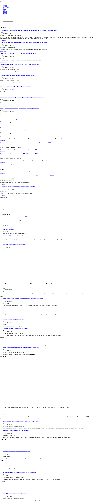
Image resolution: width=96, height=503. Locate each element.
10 (3, 207)
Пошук (1, 20)
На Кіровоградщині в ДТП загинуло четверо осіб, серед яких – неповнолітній (19, 119)
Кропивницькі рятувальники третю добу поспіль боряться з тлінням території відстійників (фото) (18, 462)
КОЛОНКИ (7, 16)
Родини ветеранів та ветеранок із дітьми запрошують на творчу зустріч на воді (15, 328)
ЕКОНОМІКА (5, 6)
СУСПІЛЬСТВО (6, 7)
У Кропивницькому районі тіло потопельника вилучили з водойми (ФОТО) (18, 186)
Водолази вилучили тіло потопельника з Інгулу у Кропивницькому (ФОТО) (19, 130)
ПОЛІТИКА (5, 5)
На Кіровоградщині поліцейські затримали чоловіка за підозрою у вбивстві (15, 493)
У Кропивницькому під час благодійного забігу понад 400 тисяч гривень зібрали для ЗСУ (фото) (18, 358)
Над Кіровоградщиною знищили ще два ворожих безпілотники (15, 86)
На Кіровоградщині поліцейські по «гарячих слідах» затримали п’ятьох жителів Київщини (17, 483)
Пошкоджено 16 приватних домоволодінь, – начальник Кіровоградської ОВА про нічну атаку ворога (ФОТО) (27, 175)
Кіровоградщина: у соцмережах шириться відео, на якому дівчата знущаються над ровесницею (23, 42)
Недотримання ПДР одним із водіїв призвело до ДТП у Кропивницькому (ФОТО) (20, 64)
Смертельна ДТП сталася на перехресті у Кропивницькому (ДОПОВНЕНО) (18, 53)
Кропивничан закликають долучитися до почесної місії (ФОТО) (13, 319)
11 (3, 208)
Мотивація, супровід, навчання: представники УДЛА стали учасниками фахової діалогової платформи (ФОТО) (21, 347)
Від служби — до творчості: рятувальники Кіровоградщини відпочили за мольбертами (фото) (18, 409)
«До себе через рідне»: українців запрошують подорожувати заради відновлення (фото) (17, 307)
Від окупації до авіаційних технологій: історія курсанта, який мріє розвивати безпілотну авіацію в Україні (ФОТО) (21, 421)
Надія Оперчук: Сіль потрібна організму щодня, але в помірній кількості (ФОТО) (16, 430)
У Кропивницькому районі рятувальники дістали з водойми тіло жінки (17, 75)
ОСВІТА (4, 8)
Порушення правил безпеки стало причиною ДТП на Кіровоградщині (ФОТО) (19, 153)
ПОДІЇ (4, 10)
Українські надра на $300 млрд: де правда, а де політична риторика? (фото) (15, 244)
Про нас (6, 18)
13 (3, 210)
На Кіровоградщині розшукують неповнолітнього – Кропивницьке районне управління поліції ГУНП (19, 472)
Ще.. (4, 14)
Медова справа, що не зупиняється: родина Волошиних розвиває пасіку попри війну (16, 451)
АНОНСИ (5, 13)
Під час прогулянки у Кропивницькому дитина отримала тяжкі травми (17, 164)
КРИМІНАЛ (5, 11)
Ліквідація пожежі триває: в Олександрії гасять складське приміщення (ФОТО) (19, 108)
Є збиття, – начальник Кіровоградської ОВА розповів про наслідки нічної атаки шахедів (22, 97)
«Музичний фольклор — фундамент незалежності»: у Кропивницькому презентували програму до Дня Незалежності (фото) (23, 298)
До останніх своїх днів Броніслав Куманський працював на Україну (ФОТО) (15, 235)
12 (3, 209)
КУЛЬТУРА (5, 9)
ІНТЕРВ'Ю (5, 12)
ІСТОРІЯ (6, 15)
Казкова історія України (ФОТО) (8, 229)
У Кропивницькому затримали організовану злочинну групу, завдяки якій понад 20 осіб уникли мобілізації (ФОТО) (28, 30)
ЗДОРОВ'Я (7, 17)
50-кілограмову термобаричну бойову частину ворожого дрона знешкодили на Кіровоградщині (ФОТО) (25, 142)
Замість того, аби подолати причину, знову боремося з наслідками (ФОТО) (15, 216)
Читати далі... (3, 40)
